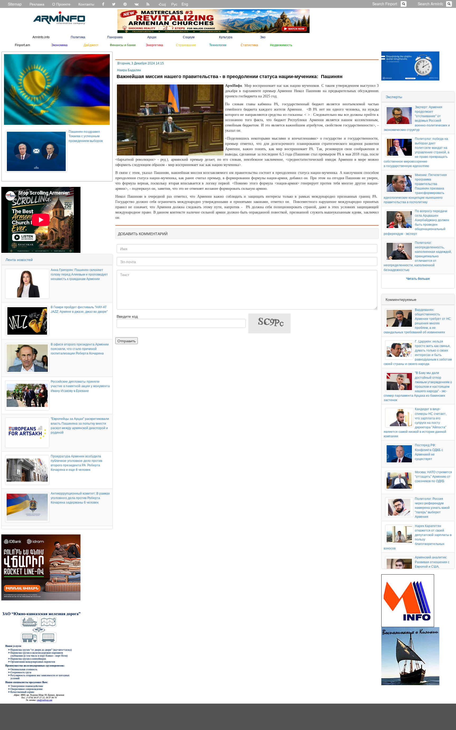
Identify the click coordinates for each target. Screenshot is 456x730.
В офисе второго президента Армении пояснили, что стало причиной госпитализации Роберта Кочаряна (80, 348)
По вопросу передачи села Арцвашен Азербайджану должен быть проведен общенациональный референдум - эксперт (416, 222)
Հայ (162, 4)
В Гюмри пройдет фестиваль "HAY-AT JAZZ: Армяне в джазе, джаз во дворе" (79, 309)
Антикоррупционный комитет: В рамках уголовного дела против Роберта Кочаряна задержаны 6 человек (80, 497)
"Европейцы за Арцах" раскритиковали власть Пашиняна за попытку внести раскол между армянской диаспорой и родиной (80, 425)
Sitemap (15, 4)
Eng (185, 4)
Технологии (217, 44)
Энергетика (154, 44)
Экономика (59, 44)
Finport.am (22, 44)
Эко (262, 37)
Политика (78, 37)
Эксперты (394, 96)
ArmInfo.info (41, 37)
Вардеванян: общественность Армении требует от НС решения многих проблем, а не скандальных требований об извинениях (417, 320)
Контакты (86, 4)
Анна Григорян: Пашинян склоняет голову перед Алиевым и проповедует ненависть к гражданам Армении (79, 274)
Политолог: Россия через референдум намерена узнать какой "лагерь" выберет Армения (432, 507)
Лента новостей (19, 259)
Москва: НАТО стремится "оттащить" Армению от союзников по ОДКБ (433, 476)
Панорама (115, 37)
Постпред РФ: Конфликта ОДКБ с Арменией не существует (429, 452)
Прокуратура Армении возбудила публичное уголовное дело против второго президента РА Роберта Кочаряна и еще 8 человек (76, 463)
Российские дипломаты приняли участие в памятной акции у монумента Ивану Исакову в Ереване (80, 385)
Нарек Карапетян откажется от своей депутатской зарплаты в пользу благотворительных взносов (418, 537)
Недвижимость (281, 44)
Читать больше (418, 278)
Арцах (151, 37)
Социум (188, 37)
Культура (225, 37)
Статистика (249, 44)
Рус (174, 4)
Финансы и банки (123, 44)
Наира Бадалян (129, 70)
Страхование (186, 44)
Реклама (37, 4)
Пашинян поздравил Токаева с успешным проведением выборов (86, 136)
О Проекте (61, 4)
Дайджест (91, 44)
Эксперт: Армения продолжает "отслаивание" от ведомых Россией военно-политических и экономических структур (417, 118)
